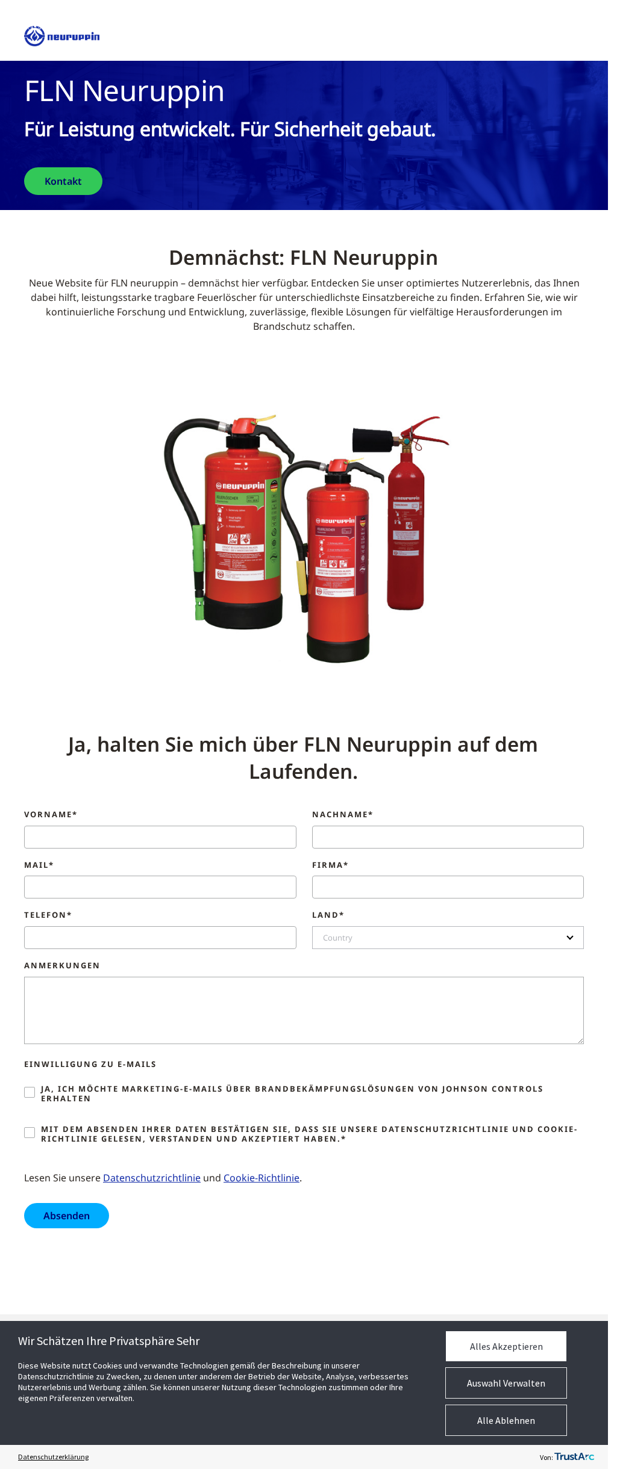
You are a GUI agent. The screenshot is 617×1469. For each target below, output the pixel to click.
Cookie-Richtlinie (261, 1177)
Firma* (330, 865)
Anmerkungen (62, 966)
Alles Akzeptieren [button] (506, 1346)
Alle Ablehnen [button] (506, 1420)
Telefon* (48, 915)
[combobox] (448, 937)
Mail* (39, 865)
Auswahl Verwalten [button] (506, 1383)
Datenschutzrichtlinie (152, 1177)
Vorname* (51, 815)
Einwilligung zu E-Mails (90, 1064)
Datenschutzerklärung (53, 1456)
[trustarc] (574, 1457)
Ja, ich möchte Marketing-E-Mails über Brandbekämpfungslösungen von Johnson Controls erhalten (292, 1093)
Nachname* (343, 815)
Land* (328, 915)
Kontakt (63, 181)
